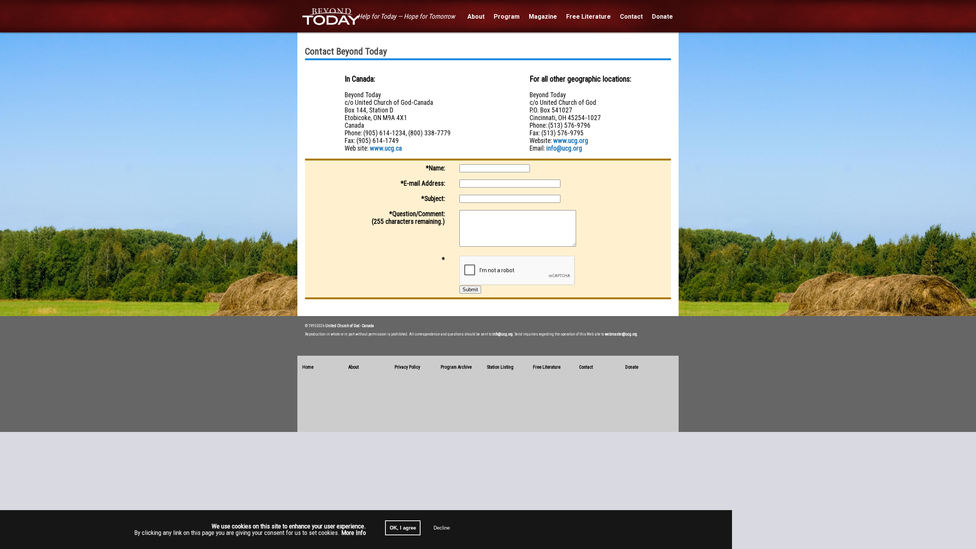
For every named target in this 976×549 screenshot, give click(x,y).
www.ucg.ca (386, 148)
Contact (586, 367)
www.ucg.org (570, 140)
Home (307, 367)
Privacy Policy (407, 367)
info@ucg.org (564, 148)
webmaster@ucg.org (621, 334)
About (353, 367)
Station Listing (500, 367)
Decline (441, 528)
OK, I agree (403, 528)
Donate (631, 367)
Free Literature (546, 367)
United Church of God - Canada (349, 326)
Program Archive (456, 367)
